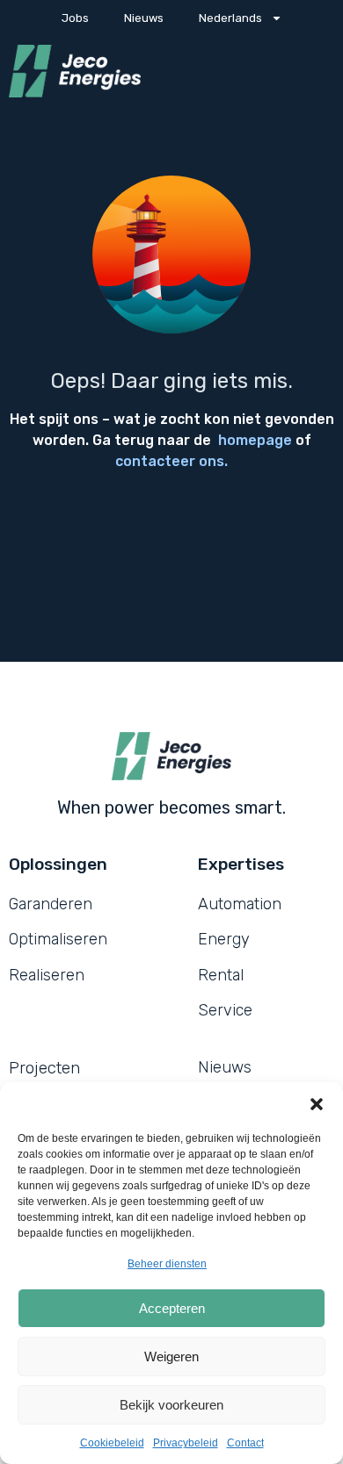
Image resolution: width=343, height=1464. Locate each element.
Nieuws (144, 18)
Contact (245, 1443)
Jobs (75, 18)
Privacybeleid (185, 1443)
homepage (255, 440)
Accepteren (172, 1308)
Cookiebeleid (112, 1443)
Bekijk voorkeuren (171, 1404)
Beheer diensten (167, 1264)
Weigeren (171, 1356)
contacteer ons (169, 461)
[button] (316, 1104)
